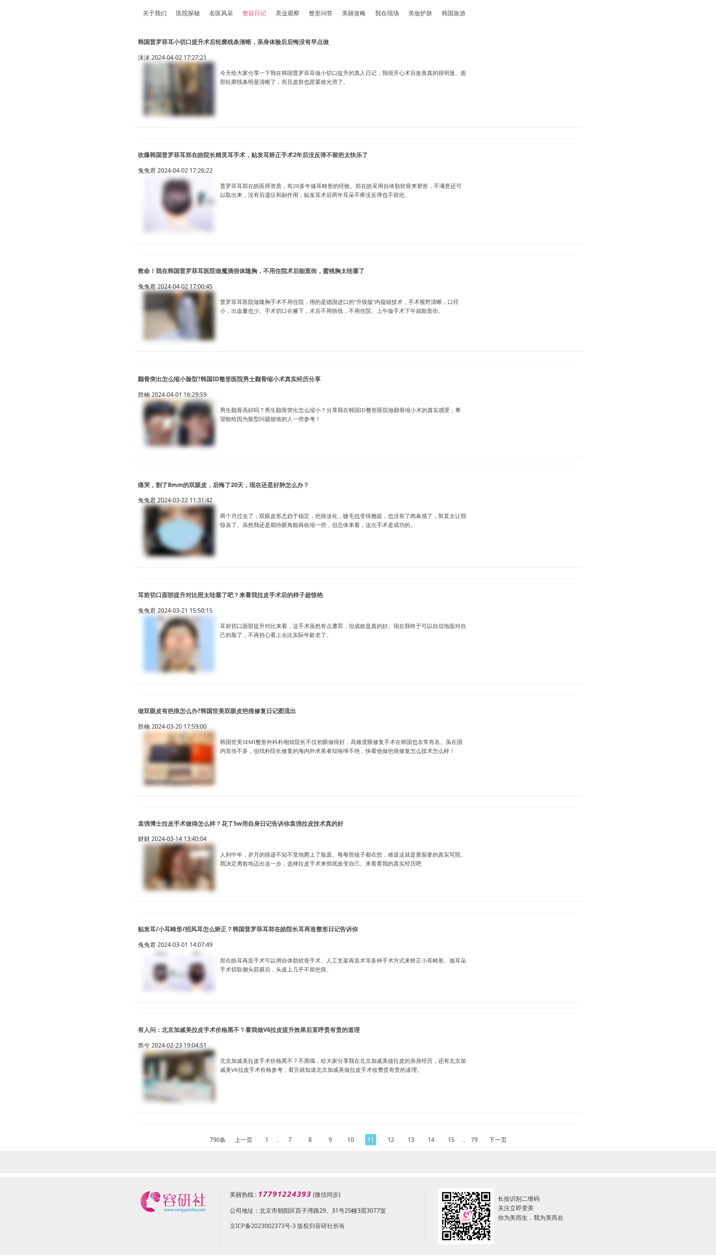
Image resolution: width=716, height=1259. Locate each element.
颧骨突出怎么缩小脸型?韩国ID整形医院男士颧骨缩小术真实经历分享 (229, 379)
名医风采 (221, 13)
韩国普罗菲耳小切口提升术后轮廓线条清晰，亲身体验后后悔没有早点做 (233, 42)
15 (451, 1140)
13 (411, 1140)
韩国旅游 (453, 13)
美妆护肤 (420, 13)
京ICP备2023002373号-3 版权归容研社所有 (287, 1226)
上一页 (243, 1140)
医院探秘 (188, 13)
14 (431, 1140)
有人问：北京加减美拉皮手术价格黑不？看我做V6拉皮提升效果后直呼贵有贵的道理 (249, 1030)
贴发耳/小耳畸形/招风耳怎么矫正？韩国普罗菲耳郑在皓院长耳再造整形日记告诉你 (248, 929)
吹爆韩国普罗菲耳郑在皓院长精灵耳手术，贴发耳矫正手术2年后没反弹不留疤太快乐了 (253, 155)
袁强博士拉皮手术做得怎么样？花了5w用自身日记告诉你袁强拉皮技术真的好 (240, 823)
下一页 (498, 1140)
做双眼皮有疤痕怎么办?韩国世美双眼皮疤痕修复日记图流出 (217, 711)
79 (474, 1140)
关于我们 (155, 13)
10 (350, 1140)
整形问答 (321, 13)
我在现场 (387, 13)
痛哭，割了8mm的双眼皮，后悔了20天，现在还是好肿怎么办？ (223, 485)
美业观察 (287, 13)
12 (390, 1140)
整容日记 (254, 13)
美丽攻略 (354, 13)
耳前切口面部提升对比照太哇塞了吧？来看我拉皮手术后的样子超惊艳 (230, 595)
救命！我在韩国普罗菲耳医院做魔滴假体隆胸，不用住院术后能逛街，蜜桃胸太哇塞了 (251, 271)
